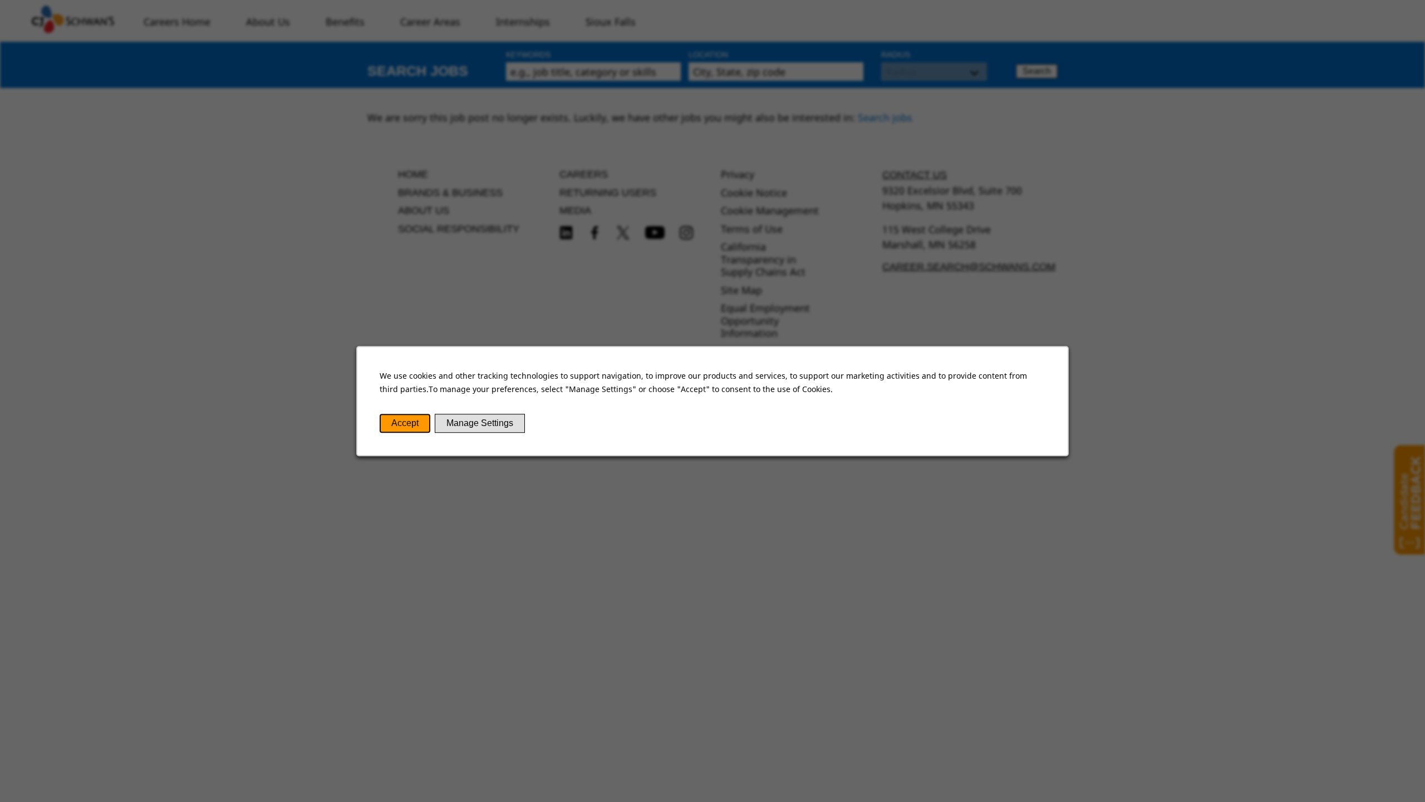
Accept (405, 423)
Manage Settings (479, 423)
